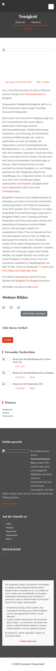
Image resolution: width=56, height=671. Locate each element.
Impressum (11, 531)
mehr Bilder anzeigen (34, 313)
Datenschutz (11, 535)
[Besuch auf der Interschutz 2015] (6, 386)
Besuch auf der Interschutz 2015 (28, 384)
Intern (8, 539)
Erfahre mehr (9, 503)
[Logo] (6, 4)
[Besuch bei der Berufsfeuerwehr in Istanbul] (6, 375)
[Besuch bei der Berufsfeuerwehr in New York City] (6, 361)
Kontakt (9, 527)
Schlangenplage (11, 191)
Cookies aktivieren (28, 641)
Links (8, 524)
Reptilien (26, 183)
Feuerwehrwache (34, 94)
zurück (7, 340)
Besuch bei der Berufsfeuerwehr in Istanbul (33, 373)
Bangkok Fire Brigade (27, 280)
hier (36, 287)
